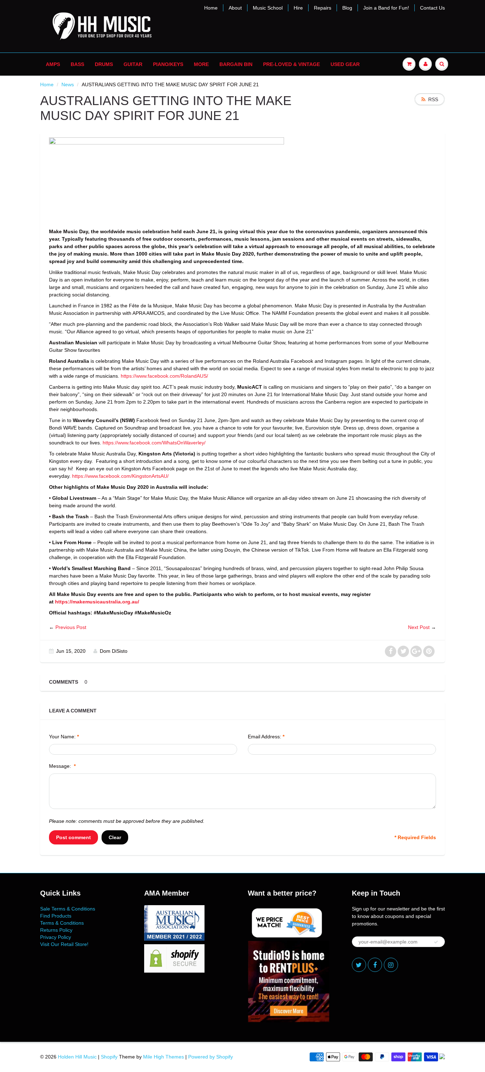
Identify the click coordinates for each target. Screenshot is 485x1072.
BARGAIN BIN (235, 64)
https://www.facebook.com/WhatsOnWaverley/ (154, 442)
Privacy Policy (55, 937)
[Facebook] (375, 965)
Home (211, 8)
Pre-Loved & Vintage (291, 64)
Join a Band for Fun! (386, 8)
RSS (433, 99)
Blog (347, 8)
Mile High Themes (163, 1057)
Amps (53, 64)
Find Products (55, 916)
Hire (298, 8)
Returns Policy (56, 930)
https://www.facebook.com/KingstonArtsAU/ (120, 476)
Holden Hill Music (77, 1057)
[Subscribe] (436, 942)
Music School (268, 8)
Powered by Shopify (210, 1057)
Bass (77, 64)
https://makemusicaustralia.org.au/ (97, 602)
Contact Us (432, 8)
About (235, 8)
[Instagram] (391, 965)
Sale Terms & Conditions (67, 909)
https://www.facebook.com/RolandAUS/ (164, 376)
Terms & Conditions (62, 923)
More (201, 64)
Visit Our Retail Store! (64, 944)
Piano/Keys (168, 64)
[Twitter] (359, 965)
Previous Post (70, 627)
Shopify (109, 1057)
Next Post (419, 627)
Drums (104, 64)
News (67, 84)
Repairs (322, 8)
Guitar (133, 64)
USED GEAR (345, 64)
